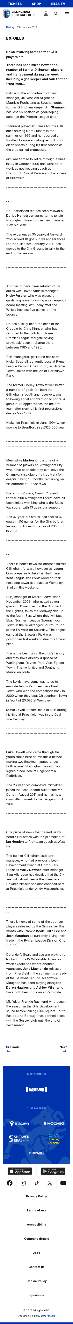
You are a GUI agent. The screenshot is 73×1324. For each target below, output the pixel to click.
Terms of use (36, 1210)
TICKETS (15, 4)
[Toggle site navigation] (67, 13)
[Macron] (19, 1124)
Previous (13, 1047)
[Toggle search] (55, 13)
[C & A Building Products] (54, 1139)
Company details (36, 1238)
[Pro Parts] (37, 1153)
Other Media (48, 1315)
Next (63, 1047)
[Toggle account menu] (46, 13)
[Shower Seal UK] (19, 1139)
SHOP (36, 4)
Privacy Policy (36, 1196)
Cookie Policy (36, 1281)
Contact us (37, 1267)
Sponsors (36, 1295)
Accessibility (36, 1224)
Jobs (36, 1253)
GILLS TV (58, 4)
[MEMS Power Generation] (37, 1090)
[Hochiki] (54, 1124)
